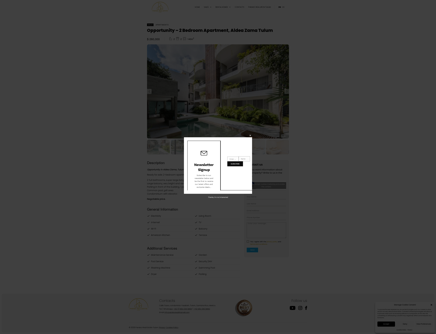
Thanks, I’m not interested (218, 197)
